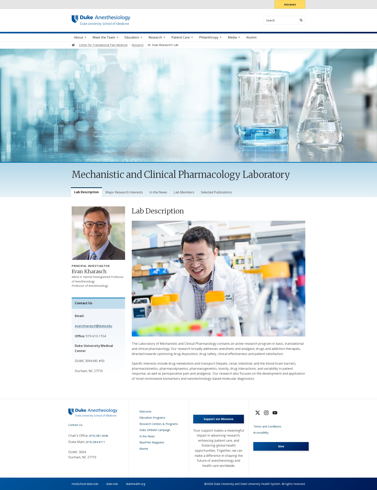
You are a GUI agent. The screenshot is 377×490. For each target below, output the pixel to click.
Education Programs (152, 417)
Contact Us (75, 425)
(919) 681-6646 (98, 436)
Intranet (290, 4)
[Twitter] (257, 412)
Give (281, 446)
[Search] (301, 20)
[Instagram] (266, 412)
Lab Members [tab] (184, 192)
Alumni (251, 37)
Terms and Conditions (267, 426)
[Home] (101, 18)
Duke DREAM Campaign (154, 430)
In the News (147, 436)
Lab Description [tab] (86, 192)
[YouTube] (275, 412)
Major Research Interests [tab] (124, 192)
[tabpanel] (218, 293)
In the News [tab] (158, 192)
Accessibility (260, 432)
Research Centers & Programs (158, 424)
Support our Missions (218, 419)
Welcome (145, 411)
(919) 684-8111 (95, 442)
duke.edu (112, 484)
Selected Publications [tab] (216, 192)
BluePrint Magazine (151, 442)
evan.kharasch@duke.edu (93, 326)
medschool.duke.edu (85, 484)
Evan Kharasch (89, 271)
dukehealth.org (135, 484)
